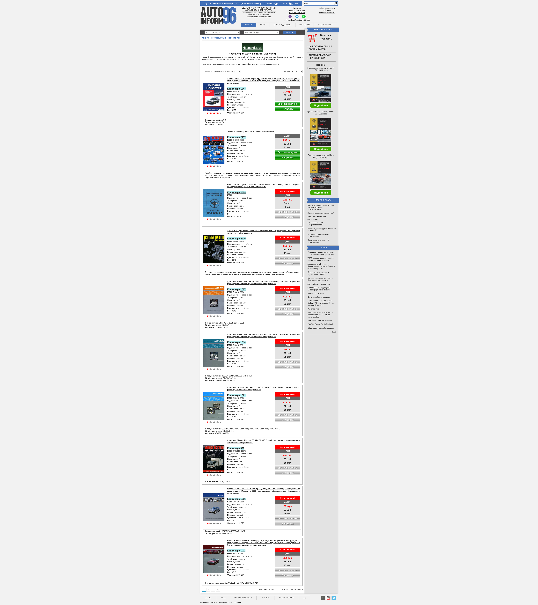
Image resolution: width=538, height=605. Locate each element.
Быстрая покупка (287, 103)
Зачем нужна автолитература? (321, 213)
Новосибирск (234, 38)
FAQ (304, 598)
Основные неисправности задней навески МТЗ (318, 273)
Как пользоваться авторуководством (315, 224)
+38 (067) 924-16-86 (297, 13)
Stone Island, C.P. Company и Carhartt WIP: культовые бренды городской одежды (321, 303)
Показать (289, 33)
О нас (263, 25)
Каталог (248, 25)
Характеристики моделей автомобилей (318, 241)
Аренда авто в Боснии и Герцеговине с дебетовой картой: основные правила (322, 266)
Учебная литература (224, 3)
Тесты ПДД (272, 3)
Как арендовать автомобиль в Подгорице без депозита (320, 279)
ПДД (206, 3)
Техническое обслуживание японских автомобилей (250, 131)
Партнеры (265, 598)
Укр (296, 3)
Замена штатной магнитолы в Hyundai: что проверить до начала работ (320, 314)
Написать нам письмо (320, 46)
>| (218, 590)
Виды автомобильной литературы (317, 218)
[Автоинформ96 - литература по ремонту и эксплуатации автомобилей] (218, 15)
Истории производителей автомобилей (318, 235)
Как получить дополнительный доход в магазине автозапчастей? (321, 207)
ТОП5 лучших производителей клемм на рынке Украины (320, 259)
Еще (334, 332)
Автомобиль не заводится (319, 284)
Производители (218, 38)
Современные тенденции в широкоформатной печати (319, 289)
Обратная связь (317, 49)
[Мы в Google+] (323, 598)
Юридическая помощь (250, 3)
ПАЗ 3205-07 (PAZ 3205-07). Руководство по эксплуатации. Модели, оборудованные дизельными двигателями (263, 185)
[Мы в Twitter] (333, 598)
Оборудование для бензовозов (321, 328)
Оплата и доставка (282, 25)
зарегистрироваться (327, 13)
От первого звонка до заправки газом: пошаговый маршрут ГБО (321, 253)
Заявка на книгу (325, 25)
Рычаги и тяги (313, 309)
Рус (291, 3)
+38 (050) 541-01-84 (297, 10)
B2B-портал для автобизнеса (320, 321)
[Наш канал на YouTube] (328, 598)
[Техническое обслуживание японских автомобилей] (213, 150)
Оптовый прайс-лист (320, 55)
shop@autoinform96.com (300, 20)
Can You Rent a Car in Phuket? (320, 324)
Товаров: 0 (326, 39)
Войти (325, 10)
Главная (205, 38)
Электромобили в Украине (319, 297)
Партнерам (304, 25)
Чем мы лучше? (317, 58)
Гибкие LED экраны (316, 293)
